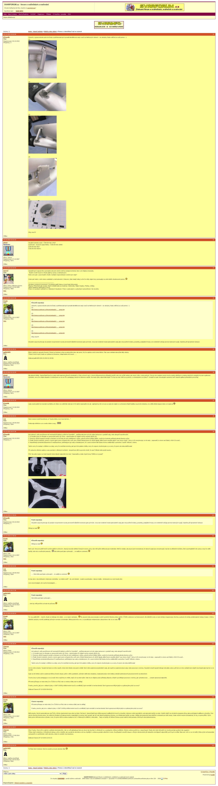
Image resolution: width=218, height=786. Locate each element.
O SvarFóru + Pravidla (208, 771)
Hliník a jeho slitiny (50, 31)
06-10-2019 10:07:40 (9, 298)
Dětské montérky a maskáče (23, 783)
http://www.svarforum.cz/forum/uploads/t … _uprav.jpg (48, 309)
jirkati (5, 243)
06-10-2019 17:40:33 (9, 536)
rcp (4, 419)
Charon (6, 647)
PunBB (212, 774)
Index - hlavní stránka (10, 14)
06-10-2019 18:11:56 (9, 566)
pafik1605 (6, 352)
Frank (5, 301)
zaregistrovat (31, 8)
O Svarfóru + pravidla (59, 14)
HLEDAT (33, 14)
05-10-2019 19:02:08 (9, 34)
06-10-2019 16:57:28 (9, 431)
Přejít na (5, 771)
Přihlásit (48, 14)
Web (4, 291)
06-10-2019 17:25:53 (9, 515)
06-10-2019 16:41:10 (9, 400)
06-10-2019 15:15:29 (9, 372)
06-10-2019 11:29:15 (9, 349)
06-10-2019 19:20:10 (9, 613)
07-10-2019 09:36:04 (9, 643)
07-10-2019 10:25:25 (9, 697)
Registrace (41, 14)
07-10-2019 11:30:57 (9, 727)
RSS (69, 14)
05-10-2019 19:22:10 (9, 239)
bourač (5, 271)
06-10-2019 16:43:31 (9, 416)
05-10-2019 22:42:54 (9, 268)
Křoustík (6, 37)
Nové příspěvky (24, 14)
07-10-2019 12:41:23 (9, 745)
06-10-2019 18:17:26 (9, 590)
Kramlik (6, 403)
